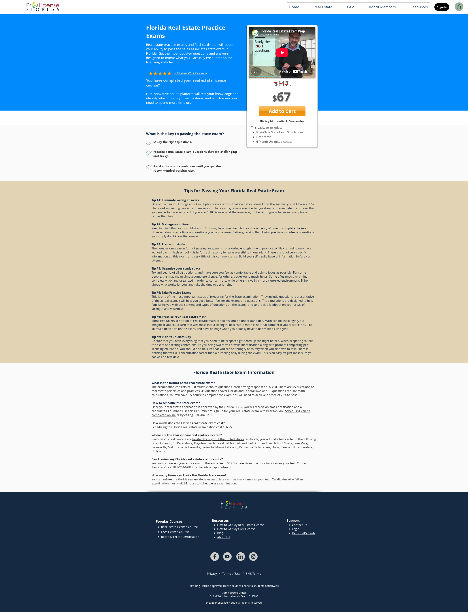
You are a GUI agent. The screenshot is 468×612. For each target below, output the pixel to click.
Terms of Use (231, 574)
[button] (383, 7)
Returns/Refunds (303, 533)
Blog (220, 533)
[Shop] (459, 6)
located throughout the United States (218, 439)
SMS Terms (253, 574)
